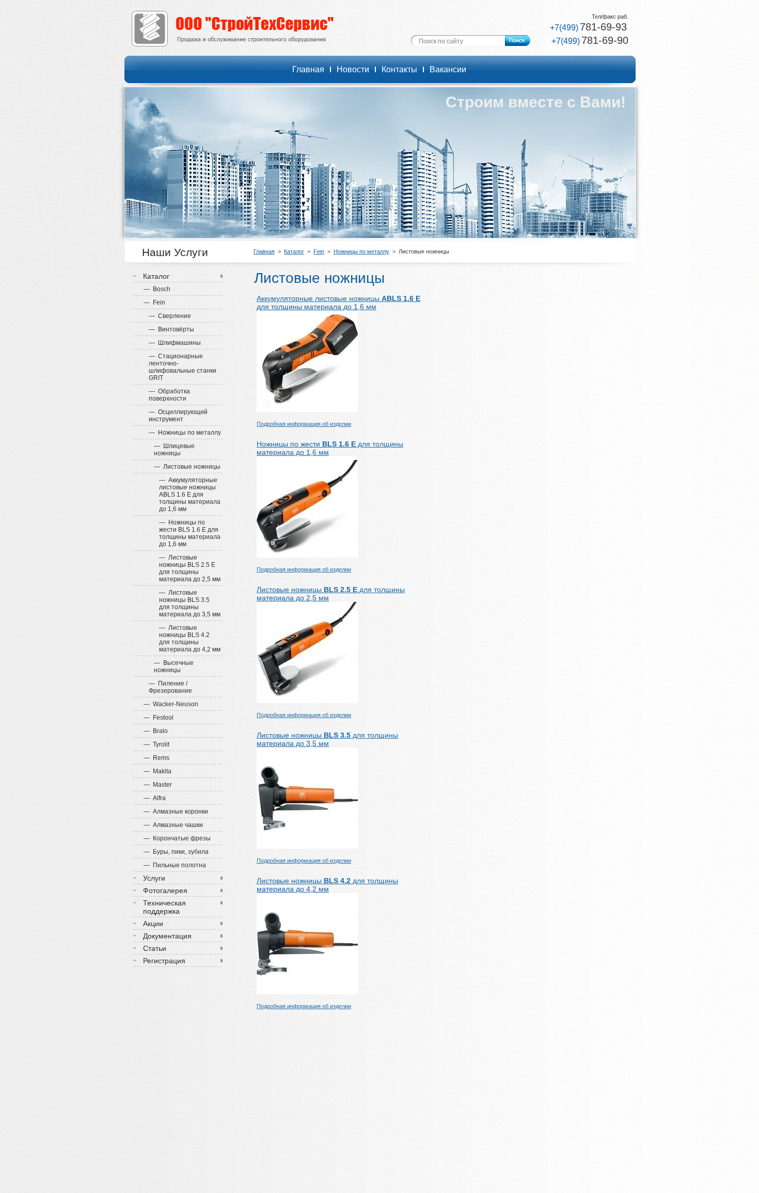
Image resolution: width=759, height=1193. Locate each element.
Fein (318, 251)
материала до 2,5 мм (293, 598)
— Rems (156, 757)
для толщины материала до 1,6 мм (316, 307)
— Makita (157, 771)
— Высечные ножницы (174, 666)
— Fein (154, 302)
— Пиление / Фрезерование (170, 687)
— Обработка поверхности (169, 395)
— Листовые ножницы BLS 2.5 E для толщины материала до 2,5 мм (189, 568)
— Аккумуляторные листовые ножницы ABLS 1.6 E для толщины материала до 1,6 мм (189, 494)
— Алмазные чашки (173, 825)
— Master (158, 784)
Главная (264, 251)
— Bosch (157, 289)
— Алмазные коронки (176, 811)
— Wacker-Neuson (171, 704)
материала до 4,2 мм (293, 889)
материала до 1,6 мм (293, 452)
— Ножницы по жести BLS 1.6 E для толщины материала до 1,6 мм (189, 533)
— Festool (158, 717)
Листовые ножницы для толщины (331, 589)
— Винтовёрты (171, 329)
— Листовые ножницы (187, 466)
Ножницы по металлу (361, 251)
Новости (353, 69)
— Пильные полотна (175, 865)
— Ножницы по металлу (185, 432)
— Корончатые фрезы (177, 838)
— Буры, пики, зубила (176, 851)
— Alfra (155, 798)
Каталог (294, 251)
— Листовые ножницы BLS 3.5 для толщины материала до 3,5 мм (189, 603)
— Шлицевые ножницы (174, 449)
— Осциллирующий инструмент (178, 415)
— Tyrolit (156, 744)
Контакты (399, 69)
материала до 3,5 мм (293, 743)
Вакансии (448, 69)
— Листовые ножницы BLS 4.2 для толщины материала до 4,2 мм (189, 638)
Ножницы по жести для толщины (330, 444)
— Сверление (170, 316)
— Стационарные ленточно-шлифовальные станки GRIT (182, 367)
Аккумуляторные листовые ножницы (338, 298)
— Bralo (156, 731)
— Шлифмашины (175, 342)
